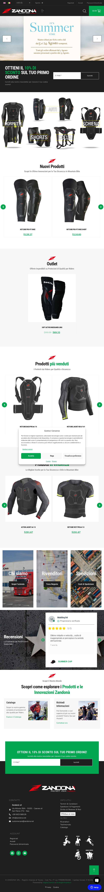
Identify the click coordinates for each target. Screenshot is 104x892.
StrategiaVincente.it (63, 882)
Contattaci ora (61, 723)
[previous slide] (7, 38)
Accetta (31, 456)
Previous (43, 640)
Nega (52, 456)
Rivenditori (64, 822)
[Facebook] (12, 853)
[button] (42, 11)
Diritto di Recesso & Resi (70, 809)
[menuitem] (4, 2)
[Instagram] (18, 853)
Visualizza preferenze (73, 456)
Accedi (80, 3)
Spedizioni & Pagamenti (70, 806)
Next (99, 640)
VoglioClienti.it (48, 882)
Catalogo (64, 827)
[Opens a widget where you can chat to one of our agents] (94, 887)
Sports (37, 3)
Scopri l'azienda (18, 584)
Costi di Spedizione (86, 584)
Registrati (70, 3)
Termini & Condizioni (68, 804)
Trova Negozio (52, 584)
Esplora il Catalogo (13, 717)
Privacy (54, 461)
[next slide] (97, 38)
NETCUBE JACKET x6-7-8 (70, 661)
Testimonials (65, 824)
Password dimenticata (94, 3)
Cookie (48, 461)
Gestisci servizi (27, 449)
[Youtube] (24, 853)
